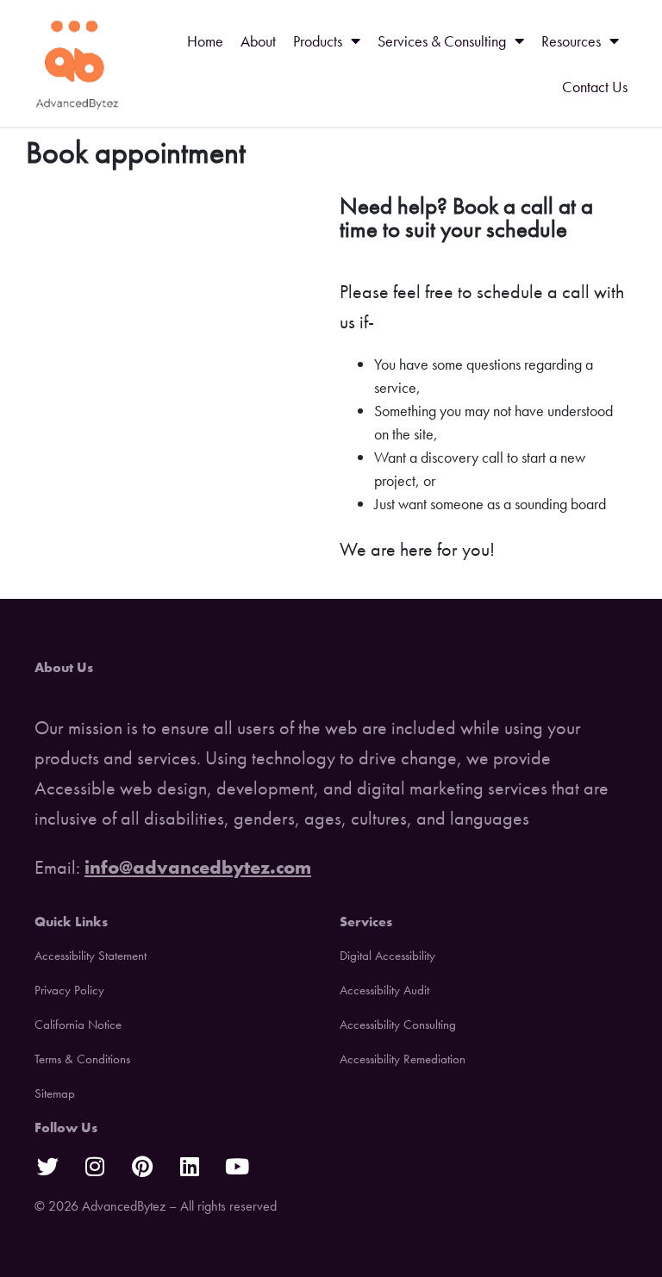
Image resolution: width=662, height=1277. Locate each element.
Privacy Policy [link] (69, 990)
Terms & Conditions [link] (82, 1059)
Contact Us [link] (595, 87)
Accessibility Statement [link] (90, 955)
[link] (77, 63)
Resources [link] (571, 41)
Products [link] (317, 41)
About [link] (258, 41)
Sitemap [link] (54, 1093)
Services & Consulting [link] (442, 41)
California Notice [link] (78, 1024)
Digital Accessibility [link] (387, 955)
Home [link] (205, 41)
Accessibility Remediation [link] (402, 1059)
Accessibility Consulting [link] (398, 1024)
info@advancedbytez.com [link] (197, 867)
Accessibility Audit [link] (384, 990)
